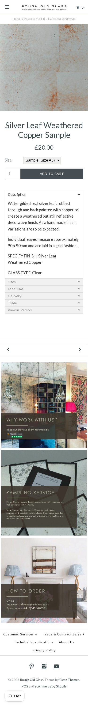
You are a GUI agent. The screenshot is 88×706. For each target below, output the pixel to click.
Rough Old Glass (31, 680)
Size (8, 160)
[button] (44, 194)
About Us (66, 642)
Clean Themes (69, 680)
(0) (82, 7)
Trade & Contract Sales (64, 634)
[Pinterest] (31, 666)
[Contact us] (44, 541)
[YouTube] (56, 666)
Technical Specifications (33, 642)
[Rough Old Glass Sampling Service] (44, 453)
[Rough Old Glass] (44, 7)
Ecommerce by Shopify (51, 686)
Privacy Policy (44, 650)
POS (25, 686)
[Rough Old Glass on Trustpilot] (44, 365)
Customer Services (20, 634)
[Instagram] (44, 666)
